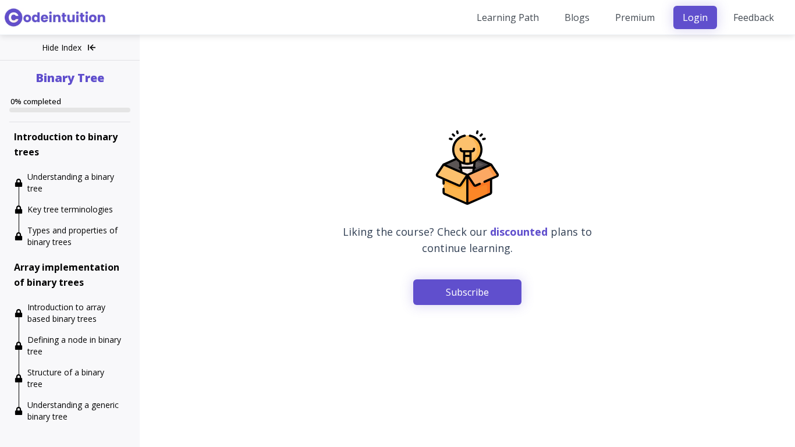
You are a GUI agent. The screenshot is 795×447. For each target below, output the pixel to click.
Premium (635, 17)
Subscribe (467, 292)
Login (695, 17)
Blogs (577, 17)
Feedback (753, 17)
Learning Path (508, 17)
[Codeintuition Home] (56, 17)
